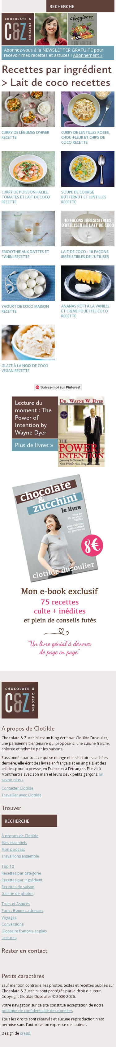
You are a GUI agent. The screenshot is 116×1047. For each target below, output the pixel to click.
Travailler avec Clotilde (21, 795)
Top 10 (8, 866)
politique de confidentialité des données (37, 1010)
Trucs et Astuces (16, 903)
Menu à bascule (8, 6)
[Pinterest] (21, 961)
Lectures (9, 937)
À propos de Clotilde (20, 835)
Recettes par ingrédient (57, 69)
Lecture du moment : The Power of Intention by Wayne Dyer (33, 417)
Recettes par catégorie (21, 873)
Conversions (13, 924)
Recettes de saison (18, 886)
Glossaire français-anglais (24, 931)
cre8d (25, 1033)
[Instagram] (30, 961)
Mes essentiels (14, 842)
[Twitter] (12, 961)
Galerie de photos (17, 893)
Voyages (9, 917)
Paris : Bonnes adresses (22, 910)
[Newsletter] (39, 961)
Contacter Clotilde (17, 788)
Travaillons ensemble (20, 856)
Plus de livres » (34, 445)
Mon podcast (13, 849)
